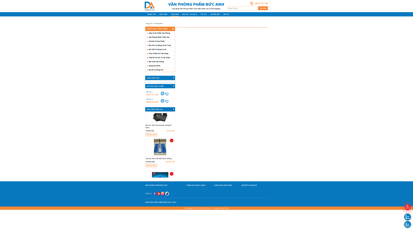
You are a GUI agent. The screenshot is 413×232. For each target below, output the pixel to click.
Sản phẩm (175, 14)
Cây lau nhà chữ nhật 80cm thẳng (159, 150)
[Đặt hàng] (151, 126)
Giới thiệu (163, 14)
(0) (151, 19)
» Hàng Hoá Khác (153, 66)
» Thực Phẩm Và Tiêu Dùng (157, 53)
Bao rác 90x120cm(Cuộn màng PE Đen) (158, 118)
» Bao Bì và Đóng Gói (155, 70)
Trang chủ (151, 14)
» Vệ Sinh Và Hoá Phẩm (156, 41)
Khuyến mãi (215, 14)
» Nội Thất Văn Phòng (155, 62)
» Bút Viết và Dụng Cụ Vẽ (156, 49)
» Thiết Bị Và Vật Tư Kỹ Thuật (158, 57)
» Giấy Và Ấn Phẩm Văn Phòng (158, 33)
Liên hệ (226, 14)
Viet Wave (225, 208)
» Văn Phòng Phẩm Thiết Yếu (158, 37)
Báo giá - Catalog (189, 14)
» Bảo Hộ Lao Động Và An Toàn (159, 45)
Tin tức (203, 14)
